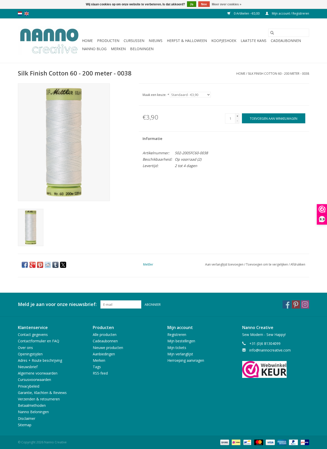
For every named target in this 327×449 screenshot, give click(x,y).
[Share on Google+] (32, 265)
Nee (204, 4)
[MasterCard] (258, 442)
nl (20, 14)
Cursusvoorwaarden (34, 379)
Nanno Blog (94, 48)
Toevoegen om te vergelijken (267, 264)
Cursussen (134, 40)
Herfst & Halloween (187, 40)
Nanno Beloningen (33, 411)
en (27, 14)
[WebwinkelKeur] (275, 369)
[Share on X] (63, 265)
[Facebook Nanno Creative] (287, 304)
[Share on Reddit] (48, 265)
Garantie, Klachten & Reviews (42, 392)
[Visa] (269, 442)
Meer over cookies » (226, 4)
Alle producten (104, 334)
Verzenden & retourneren (39, 399)
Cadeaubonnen (286, 40)
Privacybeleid (28, 386)
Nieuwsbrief (28, 366)
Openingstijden (30, 354)
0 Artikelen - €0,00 (246, 13)
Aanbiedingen (104, 354)
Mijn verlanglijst (180, 354)
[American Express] (281, 442)
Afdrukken (297, 264)
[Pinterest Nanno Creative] (296, 304)
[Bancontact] (246, 442)
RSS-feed (100, 373)
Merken (118, 48)
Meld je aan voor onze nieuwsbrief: (57, 304)
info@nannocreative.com (270, 350)
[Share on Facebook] (25, 265)
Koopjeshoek (223, 40)
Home (87, 40)
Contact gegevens (33, 334)
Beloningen (142, 48)
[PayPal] (293, 442)
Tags (97, 366)
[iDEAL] (235, 442)
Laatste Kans (253, 40)
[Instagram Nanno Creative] (305, 304)
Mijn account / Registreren (290, 13)
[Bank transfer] (224, 442)
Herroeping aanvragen (185, 360)
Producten (108, 40)
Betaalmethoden (32, 405)
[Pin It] (40, 265)
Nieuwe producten (108, 347)
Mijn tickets (176, 347)
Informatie (152, 138)
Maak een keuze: (156, 95)
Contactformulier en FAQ (38, 340)
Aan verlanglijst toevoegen (224, 264)
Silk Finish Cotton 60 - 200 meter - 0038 (278, 73)
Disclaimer (26, 418)
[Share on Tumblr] (55, 265)
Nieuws (155, 40)
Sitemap (24, 424)
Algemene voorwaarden (37, 373)
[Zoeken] (272, 33)
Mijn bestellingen (181, 340)
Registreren (176, 334)
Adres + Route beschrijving (40, 360)
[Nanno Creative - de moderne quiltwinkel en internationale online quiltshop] (49, 40)
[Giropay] (304, 442)
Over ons (25, 347)
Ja (191, 4)
